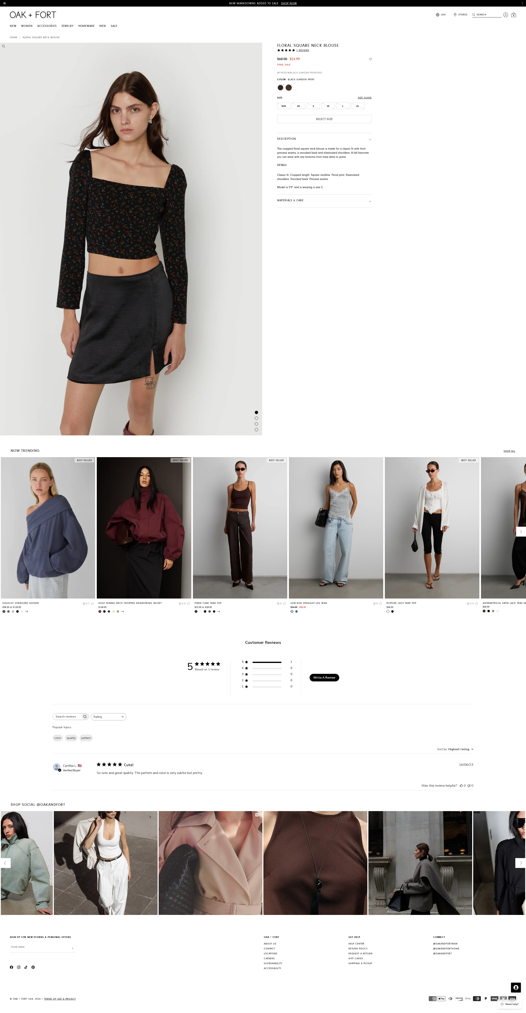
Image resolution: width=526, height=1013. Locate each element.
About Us (270, 943)
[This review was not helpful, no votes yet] (468, 785)
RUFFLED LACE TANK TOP (401, 603)
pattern (86, 738)
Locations (270, 953)
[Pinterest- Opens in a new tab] (33, 967)
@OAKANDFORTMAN (445, 943)
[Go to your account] (506, 14)
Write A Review (324, 678)
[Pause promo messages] (4, 3)
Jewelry (67, 26)
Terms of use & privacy (60, 999)
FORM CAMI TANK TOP (208, 603)
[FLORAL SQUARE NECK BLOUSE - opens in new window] (131, 239)
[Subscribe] (72, 948)
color (57, 738)
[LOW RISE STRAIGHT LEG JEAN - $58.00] (336, 528)
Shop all (509, 451)
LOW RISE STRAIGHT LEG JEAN (309, 603)
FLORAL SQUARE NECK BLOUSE (41, 37)
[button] (522, 3)
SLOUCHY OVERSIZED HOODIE (20, 603)
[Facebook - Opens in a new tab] (11, 967)
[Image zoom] (3, 46)
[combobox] (108, 716)
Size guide (365, 97)
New (13, 26)
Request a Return (360, 953)
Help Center (356, 943)
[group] (48, 536)
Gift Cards (355, 958)
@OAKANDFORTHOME (446, 948)
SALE (114, 26)
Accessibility (272, 968)
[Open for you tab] (516, 987)
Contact (269, 948)
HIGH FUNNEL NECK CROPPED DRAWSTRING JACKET (129, 603)
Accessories (47, 26)
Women (27, 26)
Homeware (86, 26)
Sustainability (273, 963)
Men (102, 26)
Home (13, 37)
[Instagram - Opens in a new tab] (18, 967)
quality (71, 738)
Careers (269, 958)
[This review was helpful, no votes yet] (461, 785)
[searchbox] (67, 716)
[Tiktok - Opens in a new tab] (26, 967)
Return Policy (358, 948)
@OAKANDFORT (442, 953)
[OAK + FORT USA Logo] (33, 14)
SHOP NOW (289, 3)
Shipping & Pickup (360, 963)
